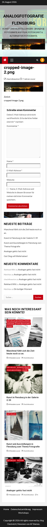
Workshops (23, 512)
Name (10, 161)
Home (6, 509)
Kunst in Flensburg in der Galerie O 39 (21, 238)
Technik (20, 460)
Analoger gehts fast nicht (15, 251)
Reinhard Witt (10, 284)
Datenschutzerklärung (21, 509)
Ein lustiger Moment (23, 289)
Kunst (9, 326)
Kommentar (13, 126)
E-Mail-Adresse (14, 170)
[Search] (37, 60)
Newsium (21, 524)
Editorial (11, 324)
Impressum (37, 509)
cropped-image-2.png (14, 98)
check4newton (13, 79)
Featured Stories (23, 324)
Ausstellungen (23, 321)
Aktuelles (11, 321)
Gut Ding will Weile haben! (16, 256)
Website (10, 179)
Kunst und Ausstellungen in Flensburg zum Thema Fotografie (23, 445)
